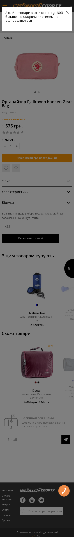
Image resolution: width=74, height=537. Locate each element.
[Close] (67, 12)
